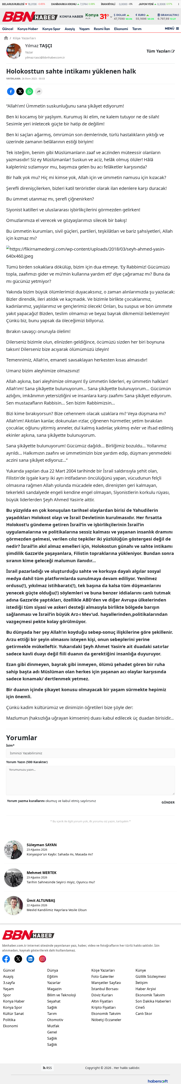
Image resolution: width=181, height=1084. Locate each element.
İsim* (10, 745)
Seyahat (53, 1001)
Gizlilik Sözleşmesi (151, 976)
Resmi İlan (102, 28)
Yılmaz (38, 46)
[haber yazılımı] (158, 1080)
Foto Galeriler (102, 976)
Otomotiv (55, 1019)
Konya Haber (27, 28)
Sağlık (52, 1007)
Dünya (52, 970)
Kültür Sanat (13, 1013)
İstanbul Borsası (104, 988)
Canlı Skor (144, 1013)
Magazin (54, 988)
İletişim (142, 982)
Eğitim (52, 976)
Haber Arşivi (146, 988)
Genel (52, 1032)
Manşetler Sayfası (106, 982)
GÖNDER (168, 802)
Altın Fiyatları (102, 1001)
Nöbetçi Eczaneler (106, 1019)
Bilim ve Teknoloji (61, 995)
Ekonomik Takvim (106, 1013)
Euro (141, 15)
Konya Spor (51, 28)
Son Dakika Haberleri (153, 1001)
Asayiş (70, 28)
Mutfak (53, 1025)
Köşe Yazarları (23, 38)
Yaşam (84, 28)
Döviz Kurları (102, 995)
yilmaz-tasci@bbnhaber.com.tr (45, 57)
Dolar (121, 15)
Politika (9, 1019)
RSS (48, 1068)
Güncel (7, 28)
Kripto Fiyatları (103, 1007)
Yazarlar (54, 982)
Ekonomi (121, 28)
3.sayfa (9, 982)
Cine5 (140, 1007)
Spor (7, 995)
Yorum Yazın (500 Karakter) (27, 762)
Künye (141, 970)
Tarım (136, 28)
